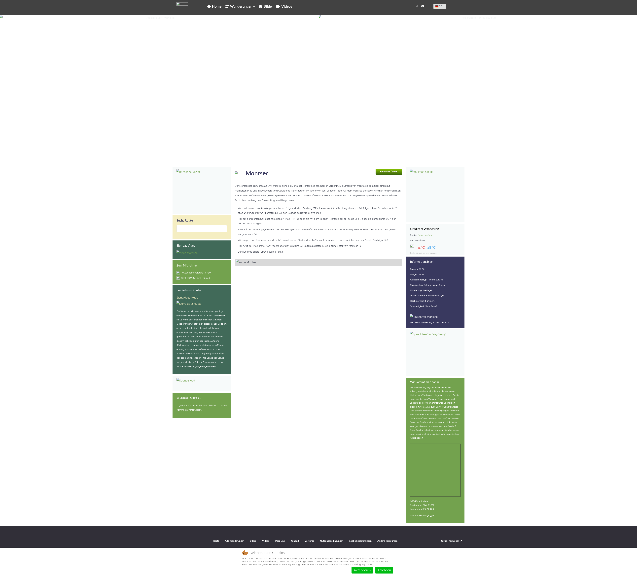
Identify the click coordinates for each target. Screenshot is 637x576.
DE (440, 6)
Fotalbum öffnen (388, 171)
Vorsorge (309, 540)
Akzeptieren (362, 570)
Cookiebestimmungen (360, 540)
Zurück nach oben (450, 540)
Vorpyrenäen (425, 235)
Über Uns (280, 540)
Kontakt (294, 540)
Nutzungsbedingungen (331, 540)
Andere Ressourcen (387, 540)
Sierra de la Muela (188, 297)
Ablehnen (384, 570)
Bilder (253, 540)
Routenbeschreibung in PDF (196, 272)
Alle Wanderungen (234, 540)
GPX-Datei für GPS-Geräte (195, 278)
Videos (265, 540)
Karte (216, 540)
